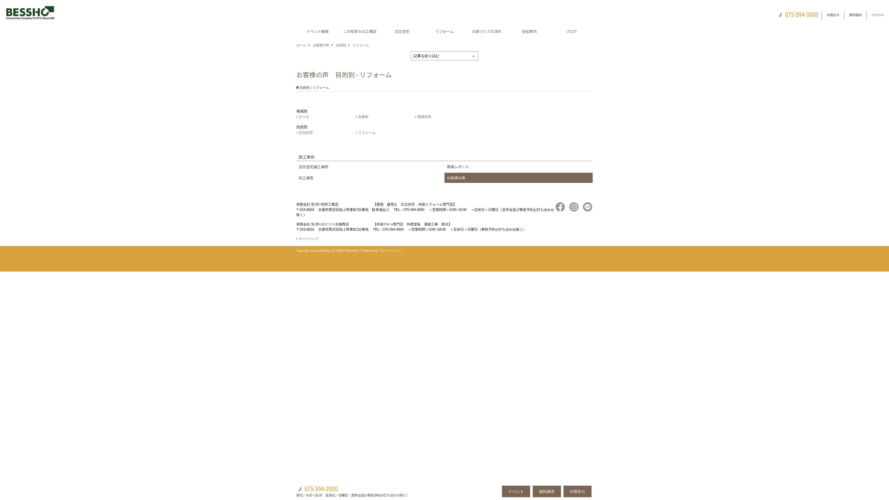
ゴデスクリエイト (391, 250)
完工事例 (306, 178)
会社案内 (529, 31)
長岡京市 (424, 117)
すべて (304, 117)
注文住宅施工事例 (313, 166)
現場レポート (458, 166)
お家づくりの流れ (487, 31)
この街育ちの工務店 (359, 31)
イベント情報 (317, 31)
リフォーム (444, 31)
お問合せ (832, 14)
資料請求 (855, 14)
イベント (877, 14)
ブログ (571, 31)
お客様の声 (456, 178)
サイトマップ (308, 239)
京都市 (363, 117)
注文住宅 (402, 31)
